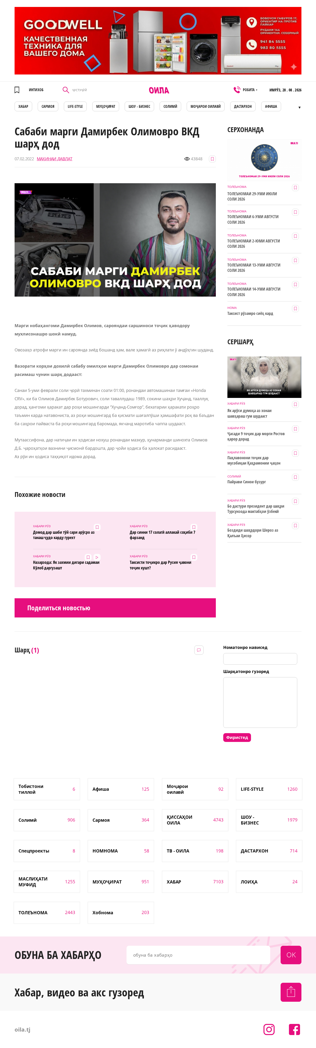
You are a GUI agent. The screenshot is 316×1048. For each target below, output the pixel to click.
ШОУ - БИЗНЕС (139, 106)
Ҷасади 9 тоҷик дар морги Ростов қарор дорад (256, 436)
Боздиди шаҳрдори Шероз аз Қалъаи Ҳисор (252, 532)
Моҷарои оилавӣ (206, 106)
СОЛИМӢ (170, 106)
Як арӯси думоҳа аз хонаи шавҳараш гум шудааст (249, 413)
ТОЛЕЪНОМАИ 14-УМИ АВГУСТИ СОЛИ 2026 (253, 291)
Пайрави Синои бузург (246, 481)
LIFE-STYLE (75, 106)
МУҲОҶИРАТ (105, 106)
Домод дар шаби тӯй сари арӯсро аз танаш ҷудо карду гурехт (64, 535)
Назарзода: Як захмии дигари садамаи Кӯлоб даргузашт (66, 565)
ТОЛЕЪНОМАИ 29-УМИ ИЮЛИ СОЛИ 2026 (252, 196)
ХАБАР (23, 106)
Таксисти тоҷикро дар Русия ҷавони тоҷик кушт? (160, 565)
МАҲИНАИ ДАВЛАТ (54, 158)
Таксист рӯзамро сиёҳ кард (250, 313)
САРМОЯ (48, 106)
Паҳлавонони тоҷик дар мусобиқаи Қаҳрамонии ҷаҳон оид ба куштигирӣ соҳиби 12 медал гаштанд (253, 460)
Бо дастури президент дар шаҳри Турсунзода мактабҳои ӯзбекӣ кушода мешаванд (255, 509)
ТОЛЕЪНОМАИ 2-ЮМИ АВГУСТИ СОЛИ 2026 (253, 243)
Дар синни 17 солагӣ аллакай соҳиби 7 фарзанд (162, 535)
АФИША (271, 106)
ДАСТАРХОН (243, 106)
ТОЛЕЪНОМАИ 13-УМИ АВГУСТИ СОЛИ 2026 (253, 267)
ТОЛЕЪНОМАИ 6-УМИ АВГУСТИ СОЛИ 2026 (253, 219)
